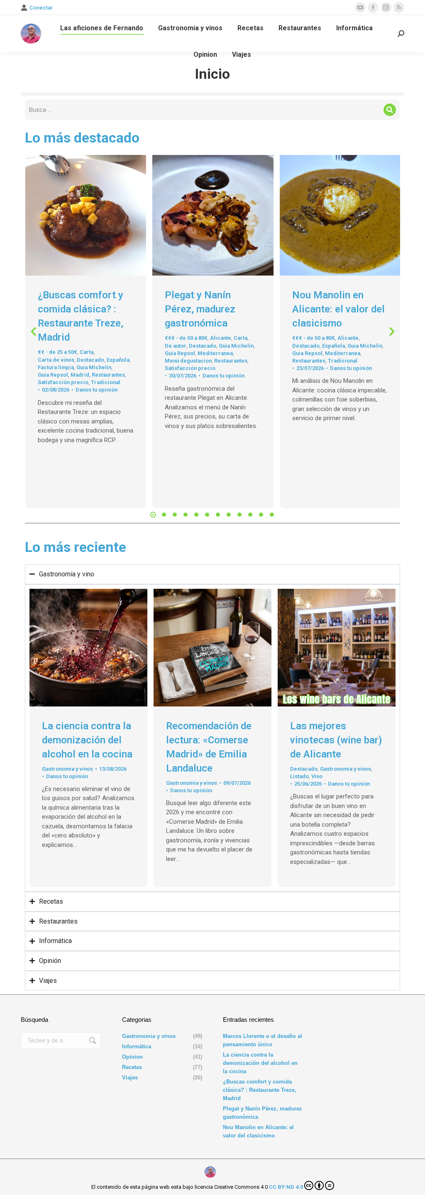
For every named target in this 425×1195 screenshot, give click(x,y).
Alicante (220, 338)
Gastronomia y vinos (67, 769)
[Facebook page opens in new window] (373, 7)
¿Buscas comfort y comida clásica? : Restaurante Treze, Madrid (259, 1090)
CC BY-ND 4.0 (286, 1187)
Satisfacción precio (63, 382)
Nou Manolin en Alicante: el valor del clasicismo (338, 309)
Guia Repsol (53, 375)
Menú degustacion (188, 361)
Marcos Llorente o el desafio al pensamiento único (262, 1040)
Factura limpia (56, 367)
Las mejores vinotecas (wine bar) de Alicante (336, 740)
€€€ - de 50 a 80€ (186, 338)
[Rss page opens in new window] (398, 7)
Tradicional (105, 382)
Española (118, 360)
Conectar (41, 8)
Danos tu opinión (96, 390)
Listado (299, 776)
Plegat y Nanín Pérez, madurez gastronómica (200, 309)
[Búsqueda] (389, 110)
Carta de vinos (56, 360)
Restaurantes (108, 375)
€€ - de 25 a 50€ (57, 352)
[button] (33, 331)
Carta (86, 352)
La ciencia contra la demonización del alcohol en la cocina (87, 740)
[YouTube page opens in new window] (360, 7)
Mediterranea (215, 353)
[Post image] (85, 215)
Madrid (80, 375)
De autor (175, 346)
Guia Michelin (93, 367)
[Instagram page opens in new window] (386, 7)
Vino (316, 776)
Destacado (90, 360)
